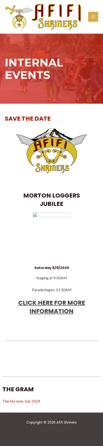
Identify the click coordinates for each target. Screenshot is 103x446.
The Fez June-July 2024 (21, 401)
